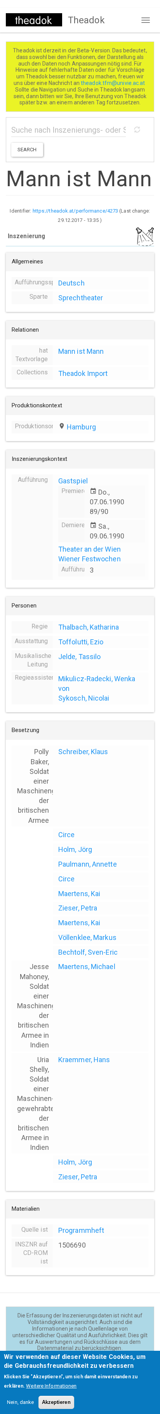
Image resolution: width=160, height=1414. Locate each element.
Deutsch (71, 283)
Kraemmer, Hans (84, 1060)
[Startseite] (34, 19)
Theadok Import (83, 373)
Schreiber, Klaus (83, 752)
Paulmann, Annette (87, 864)
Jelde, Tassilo (79, 656)
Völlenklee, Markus (87, 937)
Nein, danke (20, 1402)
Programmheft (81, 1230)
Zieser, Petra (77, 908)
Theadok (86, 20)
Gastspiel (73, 481)
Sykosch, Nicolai (84, 698)
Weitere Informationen (51, 1386)
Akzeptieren (56, 1402)
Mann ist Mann (81, 351)
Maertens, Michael (86, 966)
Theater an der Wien (89, 549)
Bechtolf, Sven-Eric (88, 952)
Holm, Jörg (75, 849)
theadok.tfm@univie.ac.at (113, 83)
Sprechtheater (80, 298)
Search (27, 149)
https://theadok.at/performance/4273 (75, 211)
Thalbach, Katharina (88, 627)
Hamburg (81, 427)
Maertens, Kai (79, 894)
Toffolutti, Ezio (81, 642)
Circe (66, 835)
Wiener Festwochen (89, 559)
